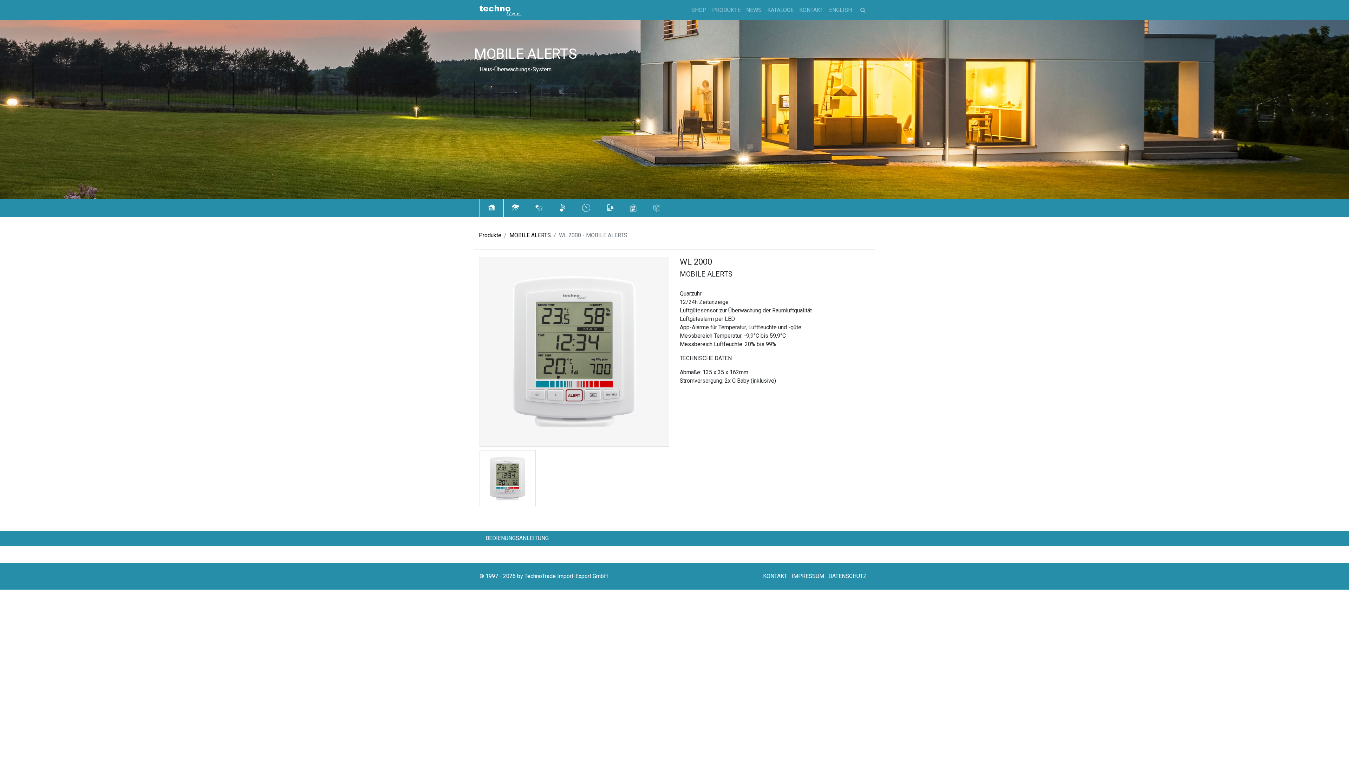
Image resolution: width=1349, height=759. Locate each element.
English (840, 10)
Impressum (807, 576)
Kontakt (811, 10)
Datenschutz (847, 576)
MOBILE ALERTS (530, 235)
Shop (698, 10)
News (754, 10)
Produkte (726, 10)
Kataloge (780, 10)
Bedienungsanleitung (517, 538)
